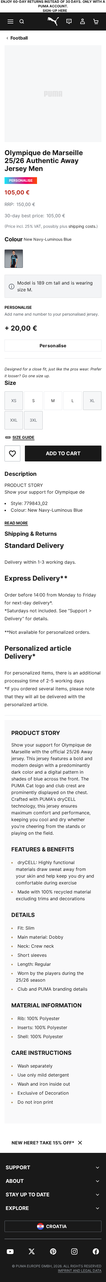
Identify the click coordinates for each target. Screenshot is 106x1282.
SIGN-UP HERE (55, 10)
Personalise (53, 345)
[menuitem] (10, 1251)
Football (19, 38)
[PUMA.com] (53, 21)
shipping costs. (82, 226)
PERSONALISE (18, 307)
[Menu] (10, 21)
